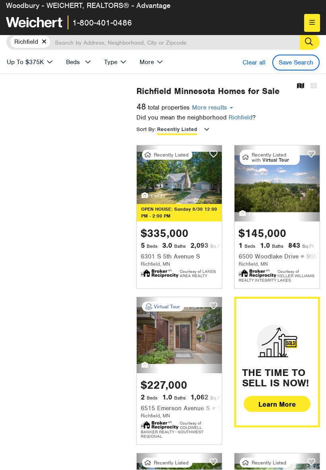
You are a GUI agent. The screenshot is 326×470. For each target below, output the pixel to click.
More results (210, 108)
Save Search (296, 63)
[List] (313, 86)
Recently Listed (177, 129)
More (147, 62)
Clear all (254, 63)
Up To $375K (25, 62)
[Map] (300, 86)
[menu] (312, 23)
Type (110, 62)
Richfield (240, 117)
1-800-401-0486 (102, 23)
